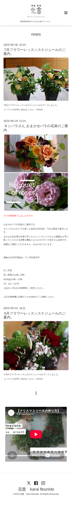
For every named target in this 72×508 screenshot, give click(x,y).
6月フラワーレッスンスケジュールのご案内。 (34, 315)
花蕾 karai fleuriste (36, 489)
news (36, 34)
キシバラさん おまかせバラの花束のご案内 (35, 128)
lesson (40, 109)
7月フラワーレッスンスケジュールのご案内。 (34, 52)
